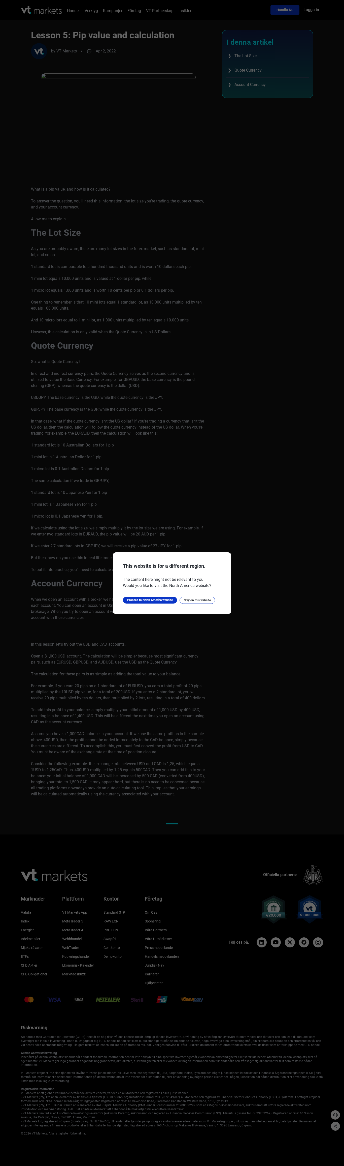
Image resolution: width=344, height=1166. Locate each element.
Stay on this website (197, 600)
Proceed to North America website (150, 600)
